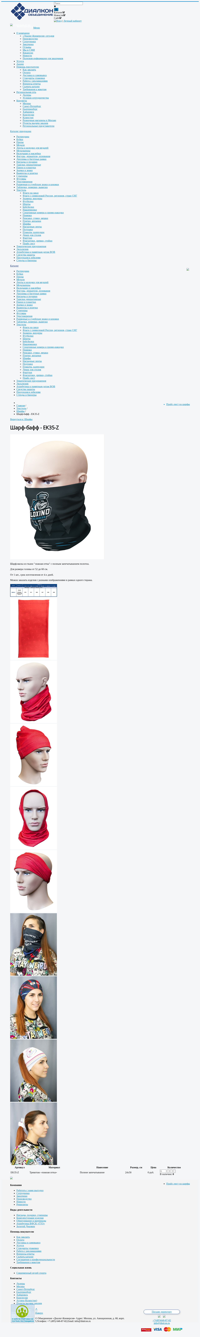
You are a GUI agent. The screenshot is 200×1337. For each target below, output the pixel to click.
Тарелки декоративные (28, 164)
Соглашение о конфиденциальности (35, 1259)
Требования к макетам (28, 1262)
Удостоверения (24, 181)
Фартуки (27, 238)
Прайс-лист (29, 243)
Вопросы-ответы (25, 1254)
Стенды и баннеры (26, 260)
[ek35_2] (33, 722)
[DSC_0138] (33, 1101)
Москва (20, 1286)
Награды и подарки (26, 162)
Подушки (28, 229)
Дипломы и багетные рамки (31, 159)
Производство (24, 1199)
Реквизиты (22, 1204)
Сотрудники (23, 1193)
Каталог (14, 265)
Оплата (20, 1239)
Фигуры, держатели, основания (33, 156)
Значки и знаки (24, 170)
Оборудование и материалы (31, 1220)
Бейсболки (28, 207)
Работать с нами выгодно (29, 1190)
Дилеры (20, 1283)
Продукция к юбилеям (28, 257)
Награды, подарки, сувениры (32, 1215)
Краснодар (22, 1297)
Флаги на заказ (30, 193)
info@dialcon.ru (162, 1323)
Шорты (26, 204)
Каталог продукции (20, 131)
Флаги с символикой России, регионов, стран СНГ (50, 195)
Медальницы (23, 150)
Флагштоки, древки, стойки (37, 240)
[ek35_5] (33, 911)
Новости (21, 1201)
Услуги (20, 1245)
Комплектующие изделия (29, 1218)
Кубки (19, 139)
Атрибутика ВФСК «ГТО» (30, 1223)
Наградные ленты (32, 226)
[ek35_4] (33, 848)
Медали (20, 145)
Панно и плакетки (26, 167)
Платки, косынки (32, 221)
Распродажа (22, 136)
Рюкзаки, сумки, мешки (35, 218)
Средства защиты (25, 254)
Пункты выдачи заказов (29, 1303)
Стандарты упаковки (27, 1248)
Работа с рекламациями (28, 1251)
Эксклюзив (22, 249)
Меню (36, 27)
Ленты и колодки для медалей (32, 148)
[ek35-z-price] (33, 596)
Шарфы (27, 224)
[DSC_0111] (33, 974)
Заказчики (21, 1196)
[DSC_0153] (33, 1164)
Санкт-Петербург (25, 1289)
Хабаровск (22, 1295)
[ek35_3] (33, 785)
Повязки (27, 215)
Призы (20, 142)
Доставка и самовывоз (28, 1242)
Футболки (28, 201)
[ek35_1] (33, 659)
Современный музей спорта (31, 1273)
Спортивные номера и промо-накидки (43, 212)
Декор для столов (32, 235)
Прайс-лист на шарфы (178, 1183)
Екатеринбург (23, 1292)
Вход (59, 21)
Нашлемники (30, 209)
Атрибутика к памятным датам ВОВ (35, 252)
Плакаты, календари (33, 232)
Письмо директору (162, 1311)
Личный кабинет (72, 21)
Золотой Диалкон (25, 1226)
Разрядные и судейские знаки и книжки (37, 184)
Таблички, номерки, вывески (32, 187)
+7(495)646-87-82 (162, 1320)
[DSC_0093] (33, 1038)
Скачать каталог (25, 1256)
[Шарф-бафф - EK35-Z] (57, 558)
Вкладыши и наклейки (28, 153)
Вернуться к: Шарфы (21, 419)
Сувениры (22, 176)
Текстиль (21, 190)
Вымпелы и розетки (27, 173)
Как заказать (23, 1237)
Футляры (21, 178)
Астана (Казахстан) (26, 1300)
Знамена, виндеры (32, 198)
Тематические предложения (31, 246)
